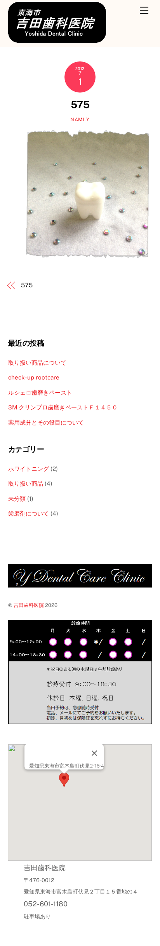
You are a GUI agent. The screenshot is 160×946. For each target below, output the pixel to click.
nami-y (80, 119)
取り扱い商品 (25, 483)
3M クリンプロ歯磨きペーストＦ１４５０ (63, 407)
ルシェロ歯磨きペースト (40, 392)
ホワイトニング (28, 468)
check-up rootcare (33, 377)
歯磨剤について (28, 513)
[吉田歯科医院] (57, 39)
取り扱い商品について (37, 362)
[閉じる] (94, 753)
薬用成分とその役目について (46, 422)
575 (80, 104)
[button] (64, 781)
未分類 (17, 498)
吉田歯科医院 (29, 605)
